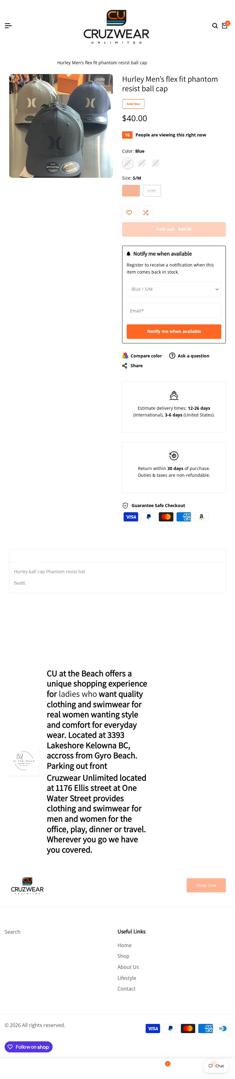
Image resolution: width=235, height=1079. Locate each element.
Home (15, 62)
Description (26, 555)
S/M (133, 191)
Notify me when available (174, 331)
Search (13, 931)
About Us (128, 967)
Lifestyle (127, 978)
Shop (123, 956)
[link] (206, 885)
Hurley (39, 62)
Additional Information (70, 555)
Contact (127, 988)
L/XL (154, 191)
